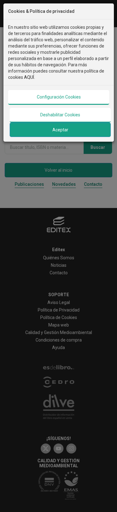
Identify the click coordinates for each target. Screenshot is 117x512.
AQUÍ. (29, 77)
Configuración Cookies (59, 96)
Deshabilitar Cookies (60, 114)
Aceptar (60, 129)
